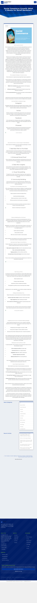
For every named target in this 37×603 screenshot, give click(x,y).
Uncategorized (22, 428)
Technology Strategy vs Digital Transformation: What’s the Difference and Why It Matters (25, 434)
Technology (22, 424)
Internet (6, 25)
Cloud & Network (23, 407)
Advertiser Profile (4, 554)
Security (27, 538)
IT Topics (21, 411)
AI (20, 402)
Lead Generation (23, 413)
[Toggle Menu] (35, 2)
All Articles (15, 535)
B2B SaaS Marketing (5, 560)
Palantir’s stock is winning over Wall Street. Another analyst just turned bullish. (26, 441)
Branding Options (5, 556)
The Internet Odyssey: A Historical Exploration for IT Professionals (16, 480)
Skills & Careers (22, 420)
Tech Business (22, 422)
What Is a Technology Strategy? (25, 438)
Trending (21, 426)
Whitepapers (3, 545)
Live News (22, 415)
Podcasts (15, 542)
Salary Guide (3, 547)
